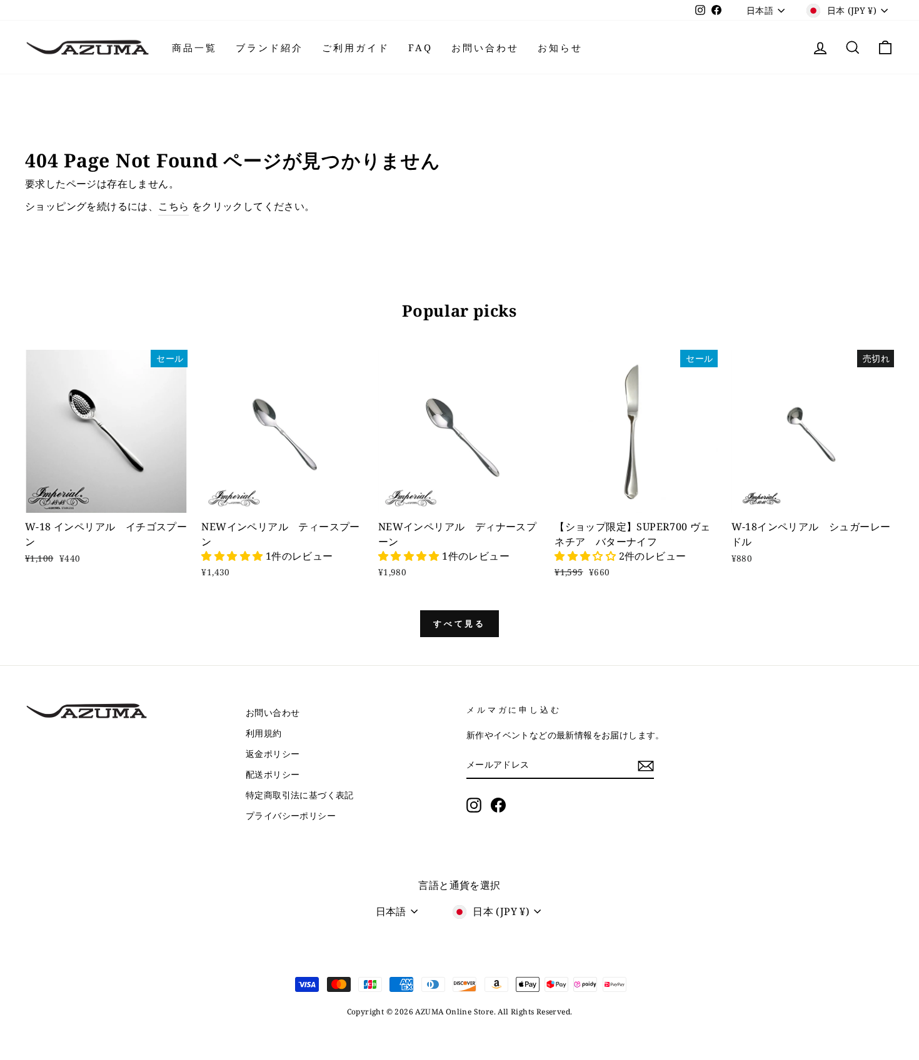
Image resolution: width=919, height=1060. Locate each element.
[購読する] (646, 765)
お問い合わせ (485, 47)
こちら (173, 206)
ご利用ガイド (355, 47)
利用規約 (264, 733)
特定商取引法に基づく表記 (300, 795)
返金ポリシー (272, 754)
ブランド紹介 (269, 47)
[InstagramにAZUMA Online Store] (473, 805)
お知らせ (560, 47)
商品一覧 (194, 47)
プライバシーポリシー (291, 815)
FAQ (420, 47)
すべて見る (459, 623)
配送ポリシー (272, 774)
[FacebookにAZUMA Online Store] (498, 805)
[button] (233, 556)
